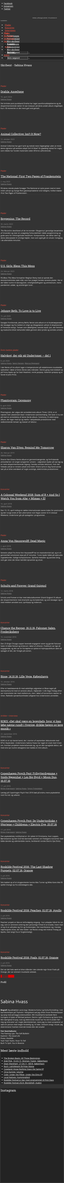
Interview (13, 715)
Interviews (10, 30)
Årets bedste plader (9, 350)
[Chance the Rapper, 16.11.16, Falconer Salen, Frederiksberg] (15, 619)
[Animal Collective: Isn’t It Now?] (15, 125)
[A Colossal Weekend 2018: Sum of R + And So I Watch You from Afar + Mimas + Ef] (15, 486)
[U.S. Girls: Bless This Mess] (15, 257)
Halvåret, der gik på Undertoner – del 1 (26, 355)
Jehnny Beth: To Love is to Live (21, 311)
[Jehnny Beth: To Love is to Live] (15, 302)
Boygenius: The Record (15, 218)
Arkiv (6, 55)
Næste (11, 976)
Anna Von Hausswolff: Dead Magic (23, 541)
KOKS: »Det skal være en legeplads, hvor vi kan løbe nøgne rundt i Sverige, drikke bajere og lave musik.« (32, 724)
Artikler (4, 715)
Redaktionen (13, 44)
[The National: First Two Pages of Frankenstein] (15, 168)
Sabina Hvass (6, 99)
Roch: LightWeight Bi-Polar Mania (19, 1066)
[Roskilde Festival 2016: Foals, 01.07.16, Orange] (15, 949)
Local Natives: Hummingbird (17, 1077)
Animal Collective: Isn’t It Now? (21, 134)
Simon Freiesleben (34, 788)
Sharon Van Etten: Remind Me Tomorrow (27, 447)
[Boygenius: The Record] (15, 210)
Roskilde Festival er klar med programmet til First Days (29, 1080)
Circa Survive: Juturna (13, 1071)
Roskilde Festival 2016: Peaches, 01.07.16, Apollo (31, 910)
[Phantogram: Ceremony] (15, 392)
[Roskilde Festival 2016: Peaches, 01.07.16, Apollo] (15, 902)
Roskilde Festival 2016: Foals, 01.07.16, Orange (29, 957)
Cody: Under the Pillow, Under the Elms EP (23, 1074)
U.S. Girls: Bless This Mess (18, 266)
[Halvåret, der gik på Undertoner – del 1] (15, 347)
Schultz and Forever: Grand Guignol (23, 585)
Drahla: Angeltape (12, 91)
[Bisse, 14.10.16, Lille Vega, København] (15, 668)
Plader (7, 33)
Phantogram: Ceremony (16, 400)
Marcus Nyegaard (32, 363)
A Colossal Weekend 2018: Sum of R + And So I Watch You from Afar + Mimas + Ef (30, 496)
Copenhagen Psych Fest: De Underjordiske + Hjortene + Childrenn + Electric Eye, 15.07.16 (29, 822)
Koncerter (8, 36)
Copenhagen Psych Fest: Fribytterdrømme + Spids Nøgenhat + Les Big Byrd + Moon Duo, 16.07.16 (29, 777)
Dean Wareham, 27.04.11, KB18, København (24, 1063)
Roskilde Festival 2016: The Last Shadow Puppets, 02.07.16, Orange (27, 868)
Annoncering (13, 46)
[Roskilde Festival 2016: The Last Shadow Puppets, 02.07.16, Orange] (15, 858)
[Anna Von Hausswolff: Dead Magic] (15, 532)
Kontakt (11, 52)
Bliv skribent (13, 41)
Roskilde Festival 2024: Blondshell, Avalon (23, 1082)
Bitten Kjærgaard (8, 788)
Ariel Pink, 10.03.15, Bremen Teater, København (26, 1061)
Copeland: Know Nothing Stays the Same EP (24, 1069)
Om (5, 41)
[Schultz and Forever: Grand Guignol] (15, 577)
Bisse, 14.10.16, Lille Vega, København (24, 676)
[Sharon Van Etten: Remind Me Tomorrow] (15, 439)
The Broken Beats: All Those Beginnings (22, 1058)
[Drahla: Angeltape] (15, 83)
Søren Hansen (18, 363)
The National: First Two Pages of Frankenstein (31, 176)
